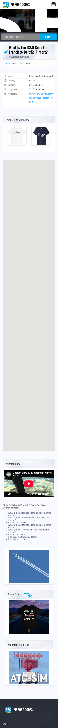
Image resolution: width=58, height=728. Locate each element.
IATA (8, 63)
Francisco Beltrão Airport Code (22, 537)
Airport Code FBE (16, 534)
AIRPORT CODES (20, 4)
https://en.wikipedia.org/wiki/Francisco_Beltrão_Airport (41, 98)
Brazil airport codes (17, 539)
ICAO (20, 63)
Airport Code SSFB (17, 522)
